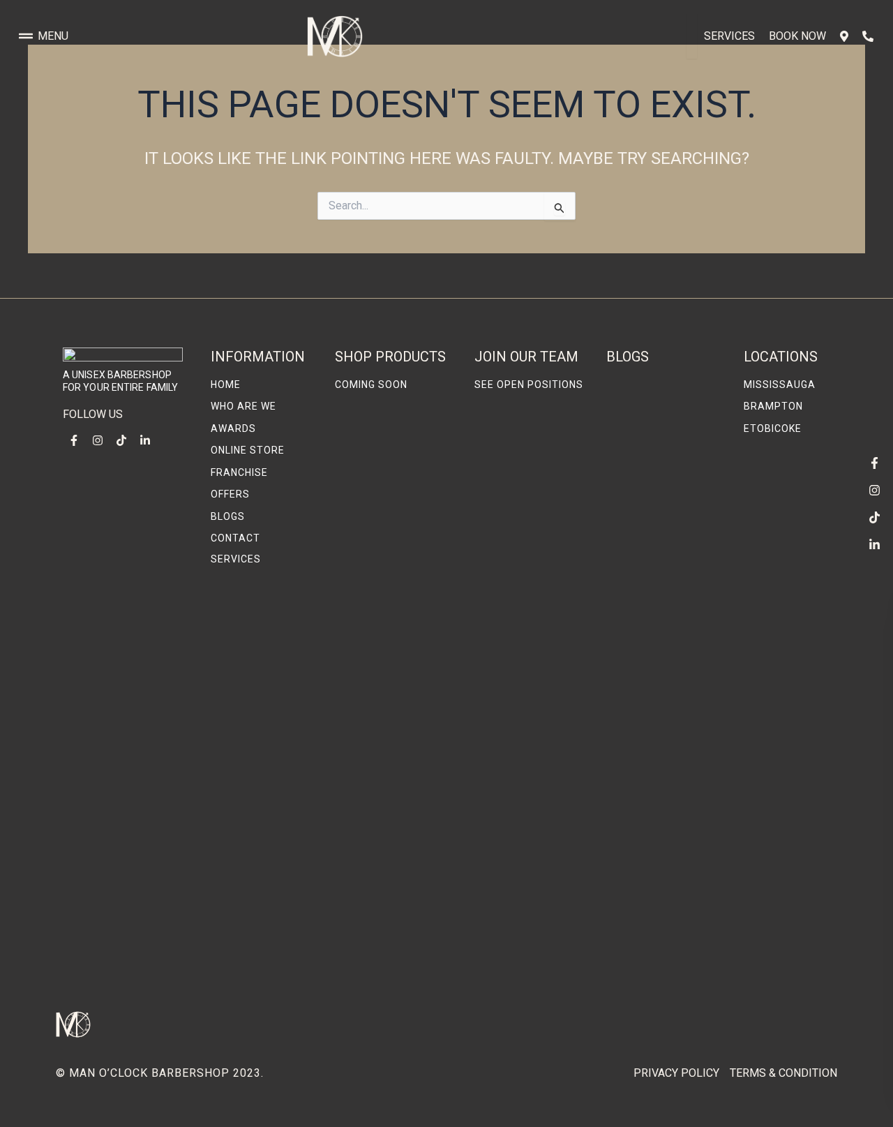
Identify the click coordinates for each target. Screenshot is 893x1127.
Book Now (797, 36)
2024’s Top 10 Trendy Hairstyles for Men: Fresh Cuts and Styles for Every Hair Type (664, 613)
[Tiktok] (874, 517)
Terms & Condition (783, 1073)
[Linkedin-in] (874, 544)
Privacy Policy (676, 1073)
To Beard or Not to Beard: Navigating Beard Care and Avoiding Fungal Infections (655, 945)
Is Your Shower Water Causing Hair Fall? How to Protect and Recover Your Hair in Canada (664, 766)
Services (729, 36)
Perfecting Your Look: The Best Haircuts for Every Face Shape (663, 480)
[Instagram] (874, 490)
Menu (53, 36)
